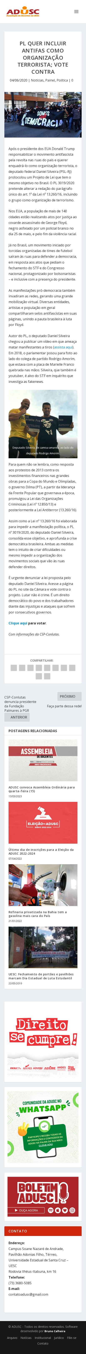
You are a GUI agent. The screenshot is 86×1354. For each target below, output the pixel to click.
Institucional (43, 1338)
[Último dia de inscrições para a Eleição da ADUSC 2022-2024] (43, 822)
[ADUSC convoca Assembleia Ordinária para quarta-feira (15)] (43, 760)
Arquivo (12, 1338)
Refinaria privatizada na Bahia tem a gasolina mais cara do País (38, 914)
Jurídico (59, 1338)
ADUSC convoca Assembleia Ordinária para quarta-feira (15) (42, 789)
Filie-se (71, 1338)
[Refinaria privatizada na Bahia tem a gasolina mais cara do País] (43, 885)
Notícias (37, 80)
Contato (42, 1343)
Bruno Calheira (54, 1331)
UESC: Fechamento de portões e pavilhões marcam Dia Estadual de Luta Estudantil (41, 976)
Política (62, 80)
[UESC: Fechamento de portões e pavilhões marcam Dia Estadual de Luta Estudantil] (43, 947)
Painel (50, 80)
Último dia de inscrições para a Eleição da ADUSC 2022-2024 (41, 851)
